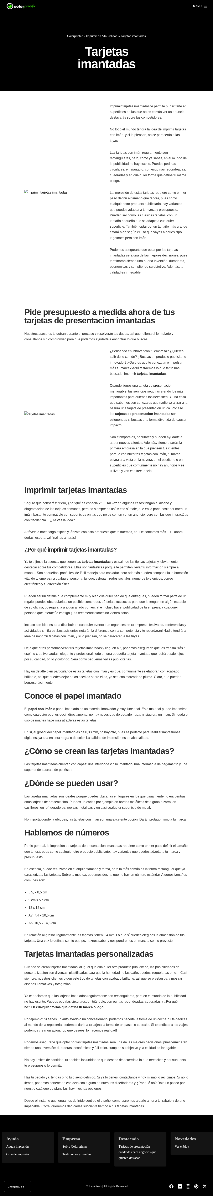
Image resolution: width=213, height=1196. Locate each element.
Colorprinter (75, 36)
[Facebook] (171, 1186)
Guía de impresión (18, 1154)
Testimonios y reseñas (76, 1154)
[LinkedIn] (180, 1186)
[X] (205, 1186)
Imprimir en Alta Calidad (102, 36)
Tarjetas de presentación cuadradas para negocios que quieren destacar (137, 1152)
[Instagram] (188, 1186)
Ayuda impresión (17, 1146)
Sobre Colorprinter (74, 1146)
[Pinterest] (196, 1186)
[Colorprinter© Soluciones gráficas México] (23, 6)
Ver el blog (182, 1146)
